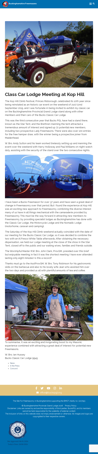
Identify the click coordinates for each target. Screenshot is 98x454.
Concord (13, 369)
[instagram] (55, 388)
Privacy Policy (70, 406)
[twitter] (42, 388)
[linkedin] (61, 388)
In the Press (15, 366)
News (12, 363)
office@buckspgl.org (51, 392)
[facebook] (36, 388)
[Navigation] (90, 3)
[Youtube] (49, 388)
